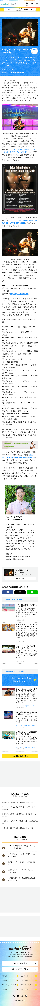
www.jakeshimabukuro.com (15, 559)
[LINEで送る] (32, 592)
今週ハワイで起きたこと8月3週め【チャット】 (18, 802)
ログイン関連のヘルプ (26, 980)
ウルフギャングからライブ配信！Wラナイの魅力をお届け (20, 822)
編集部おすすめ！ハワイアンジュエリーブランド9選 (21, 871)
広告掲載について (6, 980)
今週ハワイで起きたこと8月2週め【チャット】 (18, 828)
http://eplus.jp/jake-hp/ (19, 294)
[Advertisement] (12, 926)
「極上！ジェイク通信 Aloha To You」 (20, 680)
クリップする (20, 578)
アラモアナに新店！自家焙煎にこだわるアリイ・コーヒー (19, 815)
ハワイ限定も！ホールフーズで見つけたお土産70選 (21, 855)
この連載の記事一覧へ (20, 756)
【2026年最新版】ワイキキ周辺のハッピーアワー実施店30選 (21, 847)
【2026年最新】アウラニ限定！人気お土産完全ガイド (21, 879)
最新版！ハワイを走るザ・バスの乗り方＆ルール (21, 863)
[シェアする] (7, 592)
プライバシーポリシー (26, 985)
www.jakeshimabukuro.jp (14, 556)
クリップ (34, 52)
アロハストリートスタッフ (9, 985)
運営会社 (4, 976)
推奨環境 (4, 989)
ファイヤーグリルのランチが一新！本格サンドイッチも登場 (19, 808)
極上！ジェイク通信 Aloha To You (13, 73)
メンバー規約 (24, 989)
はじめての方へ (25, 976)
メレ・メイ (14, 88)
